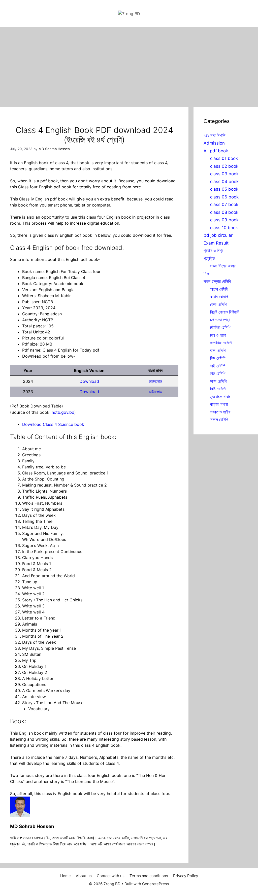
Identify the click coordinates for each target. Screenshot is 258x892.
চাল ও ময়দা (218, 335)
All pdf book (216, 150)
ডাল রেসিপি (217, 350)
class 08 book (224, 212)
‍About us (84, 875)
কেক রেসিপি (218, 304)
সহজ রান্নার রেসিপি (217, 281)
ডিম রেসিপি (217, 358)
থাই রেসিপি (217, 365)
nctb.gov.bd (63, 412)
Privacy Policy (185, 875)
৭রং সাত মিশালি (214, 135)
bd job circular (218, 235)
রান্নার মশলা (219, 404)
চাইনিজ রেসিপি (220, 327)
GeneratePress (155, 883)
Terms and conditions (149, 875)
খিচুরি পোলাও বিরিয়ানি (224, 312)
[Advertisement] (129, 64)
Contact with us (110, 875)
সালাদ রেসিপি (219, 419)
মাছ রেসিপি (217, 373)
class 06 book (224, 196)
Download (89, 381)
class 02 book (224, 166)
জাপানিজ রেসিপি (221, 342)
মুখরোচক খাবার (220, 396)
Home (65, 875)
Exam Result (216, 243)
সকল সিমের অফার (223, 265)
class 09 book (224, 219)
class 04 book (224, 181)
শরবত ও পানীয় (220, 412)
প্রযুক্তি (209, 258)
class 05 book (224, 189)
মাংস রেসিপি (218, 381)
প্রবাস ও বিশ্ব (213, 250)
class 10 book (224, 227)
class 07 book (224, 204)
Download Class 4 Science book (53, 424)
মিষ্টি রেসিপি (217, 388)
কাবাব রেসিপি (219, 296)
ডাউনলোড (155, 381)
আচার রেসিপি (219, 289)
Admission (214, 143)
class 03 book (224, 173)
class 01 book (224, 158)
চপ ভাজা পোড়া (220, 319)
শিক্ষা (207, 273)
